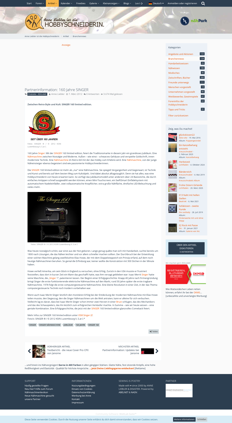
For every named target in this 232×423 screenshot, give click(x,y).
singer (32, 325)
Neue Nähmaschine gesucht (39, 395)
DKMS (197, 292)
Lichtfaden (184, 164)
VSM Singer (84, 315)
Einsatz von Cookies (82, 388)
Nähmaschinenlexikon (36, 392)
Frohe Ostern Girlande (190, 185)
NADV (134, 392)
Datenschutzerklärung (83, 392)
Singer (41, 153)
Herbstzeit (184, 161)
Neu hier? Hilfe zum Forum (39, 388)
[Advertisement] (93, 65)
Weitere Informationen (184, 419)
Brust (119, 301)
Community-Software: (116, 413)
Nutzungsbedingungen (83, 385)
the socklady (184, 212)
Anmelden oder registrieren (182, 3)
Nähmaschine (35, 156)
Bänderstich (185, 171)
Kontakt (76, 399)
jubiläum (68, 325)
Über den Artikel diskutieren (187, 248)
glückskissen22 (187, 134)
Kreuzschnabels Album (189, 180)
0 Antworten (92, 94)
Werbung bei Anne (81, 395)
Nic (180, 228)
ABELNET (123, 392)
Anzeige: (66, 44)
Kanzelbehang (192, 157)
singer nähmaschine (49, 325)
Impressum (78, 402)
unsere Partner (33, 399)
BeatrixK (182, 201)
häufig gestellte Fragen (36, 385)
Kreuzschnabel (185, 151)
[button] (156, 3)
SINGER (58, 153)
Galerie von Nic (193, 231)
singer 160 (93, 325)
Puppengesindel (193, 140)
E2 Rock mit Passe (188, 225)
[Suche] (203, 3)
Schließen (201, 419)
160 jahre (80, 325)
